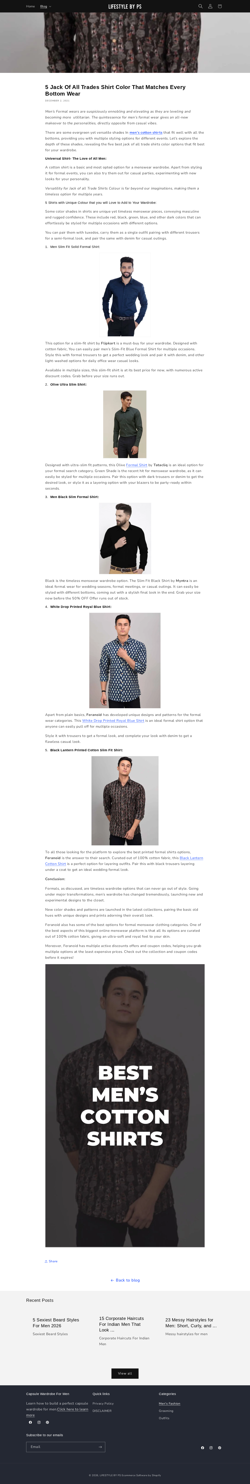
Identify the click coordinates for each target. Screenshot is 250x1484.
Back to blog (128, 1280)
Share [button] (53, 1261)
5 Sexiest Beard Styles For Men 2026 (56, 1322)
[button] (45, 6)
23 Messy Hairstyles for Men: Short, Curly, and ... (191, 1322)
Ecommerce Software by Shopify (141, 1475)
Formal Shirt (136, 465)
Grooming (166, 1411)
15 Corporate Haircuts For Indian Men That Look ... (121, 1324)
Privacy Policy (103, 1403)
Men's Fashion (169, 1403)
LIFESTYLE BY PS (110, 1475)
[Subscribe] (100, 1447)
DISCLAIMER (102, 1411)
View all (125, 1373)
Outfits (164, 1418)
